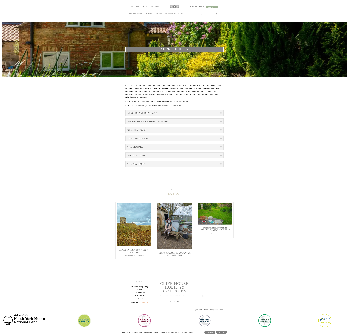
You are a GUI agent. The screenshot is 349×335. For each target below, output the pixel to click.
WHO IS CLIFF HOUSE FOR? (153, 13)
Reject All (221, 332)
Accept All (210, 332)
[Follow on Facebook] (170, 301)
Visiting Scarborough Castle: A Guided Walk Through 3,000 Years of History (134, 250)
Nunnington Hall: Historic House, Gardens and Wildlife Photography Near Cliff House (174, 253)
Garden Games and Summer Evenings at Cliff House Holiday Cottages (215, 229)
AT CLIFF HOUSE (154, 6)
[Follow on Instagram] (178, 301)
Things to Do (139, 255)
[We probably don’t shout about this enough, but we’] (199, 289)
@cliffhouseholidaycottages (209, 310)
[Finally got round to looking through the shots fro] (219, 299)
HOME (132, 6)
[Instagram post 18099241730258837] (219, 289)
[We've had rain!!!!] (209, 299)
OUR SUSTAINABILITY (197, 6)
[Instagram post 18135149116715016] (209, 289)
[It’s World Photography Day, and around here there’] (199, 299)
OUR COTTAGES (141, 6)
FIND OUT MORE (195, 14)
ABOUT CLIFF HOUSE (135, 13)
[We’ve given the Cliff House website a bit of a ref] (219, 279)
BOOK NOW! (212, 7)
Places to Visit (129, 255)
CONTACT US (208, 14)
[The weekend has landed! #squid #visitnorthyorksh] (209, 279)
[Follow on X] (174, 301)
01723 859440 (144, 303)
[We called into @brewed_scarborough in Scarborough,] (199, 279)
